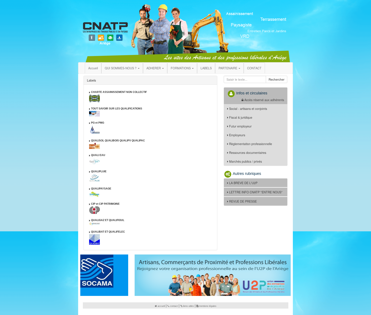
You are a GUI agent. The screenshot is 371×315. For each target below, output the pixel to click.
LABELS (206, 68)
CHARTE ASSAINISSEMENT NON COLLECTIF (119, 92)
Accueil (93, 68)
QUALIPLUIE (98, 171)
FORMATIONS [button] (181, 68)
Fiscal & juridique (240, 117)
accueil (161, 306)
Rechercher (276, 79)
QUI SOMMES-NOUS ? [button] (121, 68)
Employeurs (237, 135)
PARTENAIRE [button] (228, 68)
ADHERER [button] (154, 68)
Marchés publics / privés (245, 161)
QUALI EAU (98, 155)
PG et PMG (97, 122)
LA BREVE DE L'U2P (243, 183)
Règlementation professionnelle (250, 144)
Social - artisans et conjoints (248, 108)
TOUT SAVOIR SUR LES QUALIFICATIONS (116, 108)
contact (174, 306)
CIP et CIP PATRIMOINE (105, 203)
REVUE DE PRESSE (243, 201)
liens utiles (188, 306)
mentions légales (207, 306)
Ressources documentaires (247, 152)
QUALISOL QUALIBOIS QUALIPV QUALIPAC (118, 140)
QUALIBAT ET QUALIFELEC (108, 231)
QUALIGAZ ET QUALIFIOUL (107, 220)
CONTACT (254, 68)
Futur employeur (240, 126)
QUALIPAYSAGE (101, 188)
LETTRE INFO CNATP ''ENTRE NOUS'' (256, 192)
